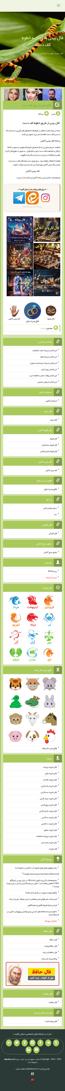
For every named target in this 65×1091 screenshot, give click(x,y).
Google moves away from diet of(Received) (41, 874)
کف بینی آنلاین (32, 170)
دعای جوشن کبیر (50, 508)
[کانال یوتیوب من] (36, 1049)
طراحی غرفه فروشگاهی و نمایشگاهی (42, 905)
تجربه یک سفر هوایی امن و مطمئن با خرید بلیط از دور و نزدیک (33, 899)
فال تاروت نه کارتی (49, 817)
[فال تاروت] (47, 230)
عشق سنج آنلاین (50, 552)
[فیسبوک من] (40, 1042)
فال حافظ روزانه (50, 946)
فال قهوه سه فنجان (49, 445)
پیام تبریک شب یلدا (49, 958)
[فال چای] (47, 283)
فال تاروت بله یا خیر (49, 842)
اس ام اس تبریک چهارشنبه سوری (43, 363)
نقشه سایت (20, 1069)
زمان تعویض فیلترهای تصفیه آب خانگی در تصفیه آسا (36, 867)
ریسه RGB (52, 571)
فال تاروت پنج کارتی (49, 805)
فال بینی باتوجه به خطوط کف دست (42, 41)
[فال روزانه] (20, 230)
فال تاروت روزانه (50, 767)
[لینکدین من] (29, 1049)
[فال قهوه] (47, 257)
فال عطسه (53, 1002)
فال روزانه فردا (51, 1021)
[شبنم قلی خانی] (13, 95)
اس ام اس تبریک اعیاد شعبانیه (44, 350)
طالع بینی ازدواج (50, 489)
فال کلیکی (53, 533)
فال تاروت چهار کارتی (48, 798)
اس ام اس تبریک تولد (48, 356)
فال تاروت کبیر (51, 773)
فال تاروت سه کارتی (49, 792)
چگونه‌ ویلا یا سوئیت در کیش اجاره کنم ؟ (41, 892)
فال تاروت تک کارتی (49, 786)
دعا (55, 514)
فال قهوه (53, 438)
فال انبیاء (53, 419)
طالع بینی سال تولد (49, 748)
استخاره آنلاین (51, 401)
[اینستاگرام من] (32, 1042)
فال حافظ (53, 939)
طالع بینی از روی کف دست (36, 105)
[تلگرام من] (48, 1042)
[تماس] (25, 1042)
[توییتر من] (17, 1042)
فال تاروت (53, 849)
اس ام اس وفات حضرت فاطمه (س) (43, 375)
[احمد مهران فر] (52, 95)
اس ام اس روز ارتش (49, 369)
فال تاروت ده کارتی (49, 823)
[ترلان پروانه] (33, 95)
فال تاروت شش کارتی (48, 811)
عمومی (43, 328)
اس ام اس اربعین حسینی (47, 382)
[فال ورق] (20, 283)
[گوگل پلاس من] (9, 1042)
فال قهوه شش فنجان (48, 451)
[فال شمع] (20, 257)
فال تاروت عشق (50, 830)
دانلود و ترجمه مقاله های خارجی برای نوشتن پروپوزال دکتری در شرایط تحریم (33, 913)
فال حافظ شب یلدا (50, 952)
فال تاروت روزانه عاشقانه (46, 836)
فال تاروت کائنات (50, 779)
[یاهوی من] (56, 1042)
